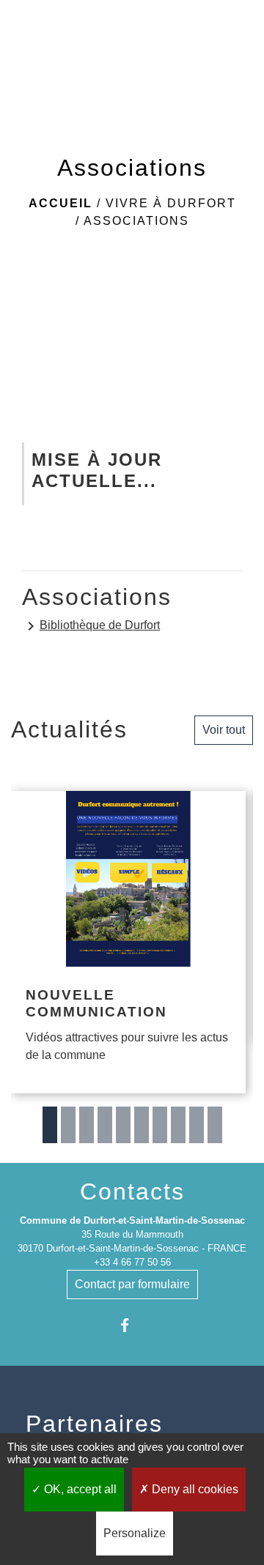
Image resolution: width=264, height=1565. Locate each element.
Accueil (60, 203)
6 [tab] (141, 1125)
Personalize (134, 1533)
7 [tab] (160, 1125)
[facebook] (132, 1325)
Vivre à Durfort (171, 203)
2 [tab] (68, 1125)
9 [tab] (196, 1125)
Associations (136, 221)
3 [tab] (86, 1125)
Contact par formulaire (132, 1284)
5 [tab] (123, 1125)
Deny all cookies (193, 1489)
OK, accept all (79, 1489)
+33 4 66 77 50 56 (132, 1262)
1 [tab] (50, 1125)
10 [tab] (215, 1125)
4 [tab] (105, 1125)
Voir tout (223, 730)
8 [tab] (178, 1125)
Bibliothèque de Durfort (91, 626)
